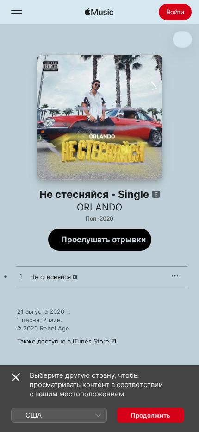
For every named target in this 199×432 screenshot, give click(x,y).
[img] (99, 12)
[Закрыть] (16, 377)
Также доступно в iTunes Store (63, 341)
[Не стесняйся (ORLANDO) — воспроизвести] (21, 277)
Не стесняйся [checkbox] (50, 276)
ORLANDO (99, 207)
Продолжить (150, 415)
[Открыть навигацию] (16, 12)
